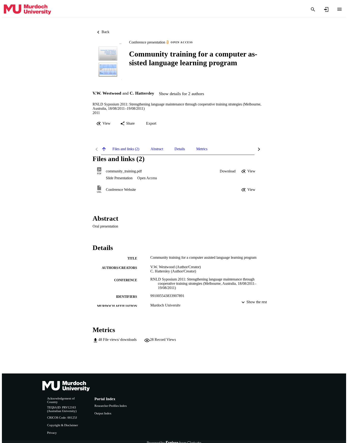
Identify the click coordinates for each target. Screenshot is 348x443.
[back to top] (104, 149)
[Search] (313, 9)
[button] (227, 171)
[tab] (126, 149)
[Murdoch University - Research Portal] (27, 9)
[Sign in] (326, 9)
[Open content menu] (339, 9)
